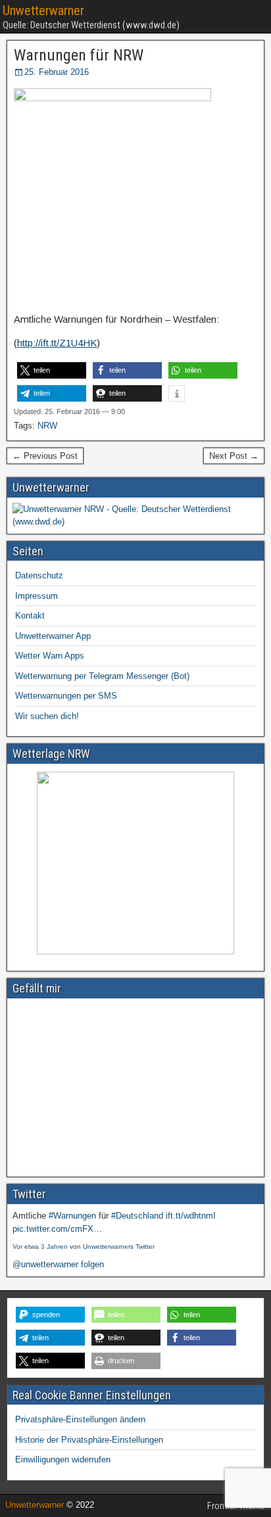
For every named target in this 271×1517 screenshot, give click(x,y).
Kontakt (30, 615)
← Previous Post (45, 456)
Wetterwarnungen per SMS (66, 696)
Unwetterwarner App (53, 636)
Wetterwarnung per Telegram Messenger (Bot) (102, 676)
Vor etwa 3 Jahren (40, 1246)
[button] (51, 370)
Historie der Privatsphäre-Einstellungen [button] (89, 1440)
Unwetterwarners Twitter (119, 1246)
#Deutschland (137, 1216)
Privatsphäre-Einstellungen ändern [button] (80, 1419)
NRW (47, 426)
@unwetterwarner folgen (58, 1264)
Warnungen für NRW (78, 55)
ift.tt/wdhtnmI (191, 1216)
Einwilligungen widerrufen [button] (63, 1459)
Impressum (36, 596)
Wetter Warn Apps (49, 656)
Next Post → (234, 456)
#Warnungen (72, 1216)
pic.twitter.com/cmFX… (57, 1229)
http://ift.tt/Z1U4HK (57, 342)
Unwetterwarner (43, 10)
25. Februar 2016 (56, 72)
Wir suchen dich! (47, 716)
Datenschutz (39, 575)
